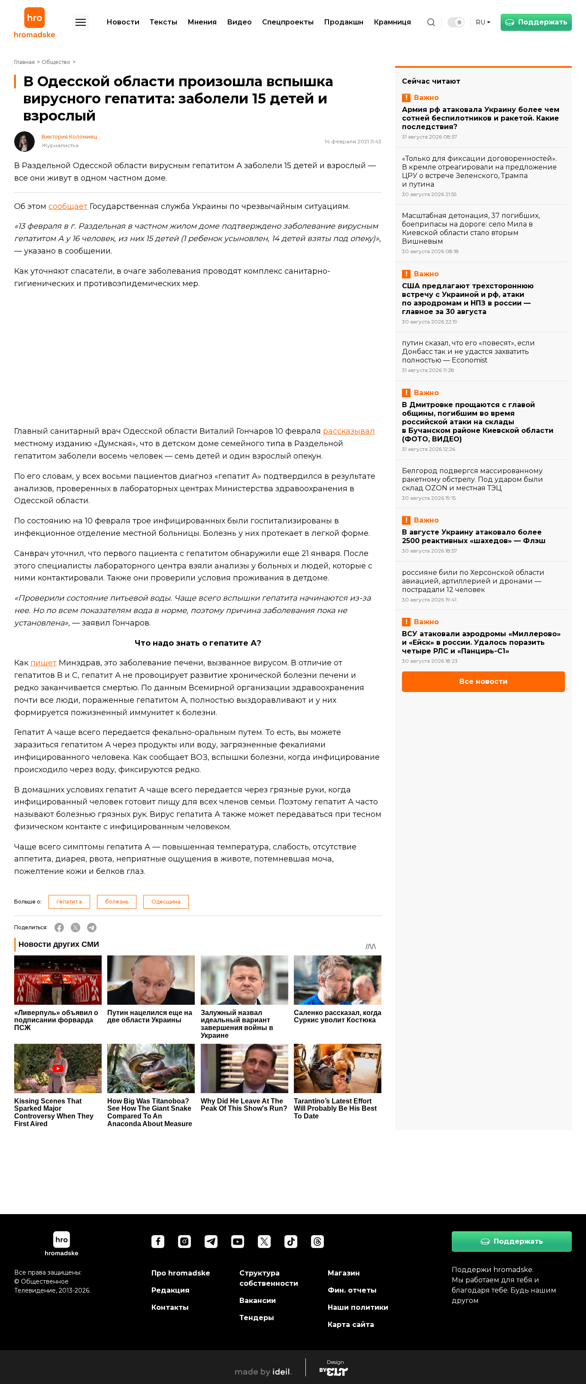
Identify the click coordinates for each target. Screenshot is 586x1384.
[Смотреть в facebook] (157, 1241)
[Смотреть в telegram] (211, 1241)
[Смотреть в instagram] (184, 1241)
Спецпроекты (288, 22)
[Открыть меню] (80, 22)
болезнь (116, 901)
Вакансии (257, 1300)
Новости (122, 22)
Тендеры (256, 1318)
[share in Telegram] (92, 927)
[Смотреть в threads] (317, 1241)
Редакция (170, 1290)
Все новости (483, 681)
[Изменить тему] (456, 22)
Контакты (170, 1307)
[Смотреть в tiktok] (290, 1241)
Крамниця (392, 22)
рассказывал (349, 431)
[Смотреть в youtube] (237, 1241)
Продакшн (343, 22)
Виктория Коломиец (69, 137)
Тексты (163, 22)
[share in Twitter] (75, 927)
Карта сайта (351, 1325)
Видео (239, 22)
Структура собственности (268, 1278)
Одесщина (166, 901)
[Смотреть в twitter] (264, 1241)
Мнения (202, 22)
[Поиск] (431, 22)
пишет (43, 663)
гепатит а (69, 901)
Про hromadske (180, 1273)
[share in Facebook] (59, 927)
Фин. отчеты (352, 1290)
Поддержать (543, 22)
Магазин (344, 1273)
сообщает (68, 206)
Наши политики (358, 1307)
